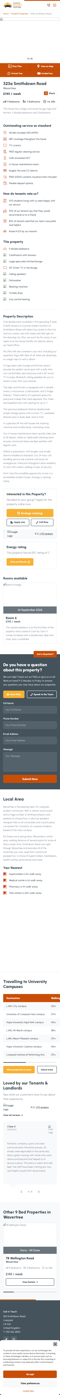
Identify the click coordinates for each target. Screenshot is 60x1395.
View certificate (18, 561)
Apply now (19, 522)
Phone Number (11, 718)
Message (8, 749)
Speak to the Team (43, 694)
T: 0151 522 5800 (11, 1331)
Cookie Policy (28, 1391)
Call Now (43, 522)
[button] (55, 1344)
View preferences (30, 1383)
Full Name (9, 703)
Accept (30, 1374)
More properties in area (19, 1069)
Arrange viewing (32, 513)
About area (47, 1069)
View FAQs (15, 694)
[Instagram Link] (14, 1339)
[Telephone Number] (48, 5)
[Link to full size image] (30, 40)
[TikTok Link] (6, 1339)
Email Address (11, 734)
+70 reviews (46, 533)
